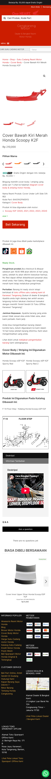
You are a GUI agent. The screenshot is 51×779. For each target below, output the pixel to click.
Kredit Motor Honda (10, 648)
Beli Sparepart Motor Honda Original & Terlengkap (11, 657)
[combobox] (25, 18)
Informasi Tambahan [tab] (15, 461)
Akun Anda (35, 7)
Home (5, 59)
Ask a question (25, 529)
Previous (3, 163)
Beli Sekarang (15, 224)
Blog (3, 627)
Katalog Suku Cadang (11, 645)
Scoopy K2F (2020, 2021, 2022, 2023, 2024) (26, 211)
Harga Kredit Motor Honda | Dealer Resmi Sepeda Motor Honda (25, 12)
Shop (12, 59)
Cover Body (16, 62)
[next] (46, 582)
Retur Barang (7, 688)
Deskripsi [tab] (10, 455)
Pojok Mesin (7, 651)
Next (43, 163)
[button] (3, 43)
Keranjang (47, 7)
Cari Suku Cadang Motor (12, 49)
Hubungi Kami (7, 679)
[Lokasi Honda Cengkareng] (37, 689)
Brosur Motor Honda (10, 630)
